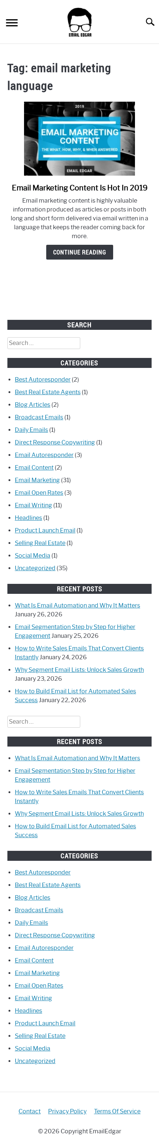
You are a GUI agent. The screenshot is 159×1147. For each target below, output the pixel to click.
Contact (29, 1111)
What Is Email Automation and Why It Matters (77, 605)
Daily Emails (31, 429)
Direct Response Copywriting (55, 442)
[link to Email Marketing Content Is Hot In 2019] (79, 139)
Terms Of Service (117, 1111)
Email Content (34, 467)
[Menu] (12, 23)
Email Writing (33, 505)
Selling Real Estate (40, 543)
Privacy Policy (67, 1111)
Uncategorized (35, 568)
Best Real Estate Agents (48, 392)
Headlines (28, 517)
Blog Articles (32, 404)
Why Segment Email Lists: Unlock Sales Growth (79, 669)
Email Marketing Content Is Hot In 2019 (80, 187)
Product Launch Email (45, 530)
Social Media (32, 555)
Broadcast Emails (39, 417)
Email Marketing (37, 480)
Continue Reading (79, 252)
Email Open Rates (39, 492)
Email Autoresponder (44, 455)
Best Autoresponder (43, 379)
